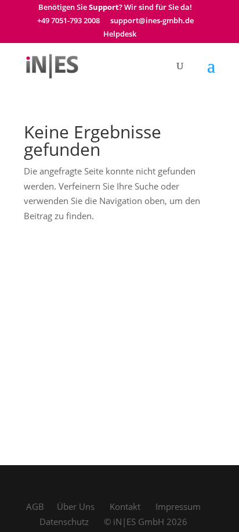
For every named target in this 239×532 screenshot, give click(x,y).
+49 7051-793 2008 (68, 21)
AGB (35, 506)
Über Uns (76, 506)
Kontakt (125, 506)
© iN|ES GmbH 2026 (145, 521)
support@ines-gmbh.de (152, 21)
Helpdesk (119, 34)
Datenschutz (64, 521)
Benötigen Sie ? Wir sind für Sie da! (115, 7)
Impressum (178, 506)
